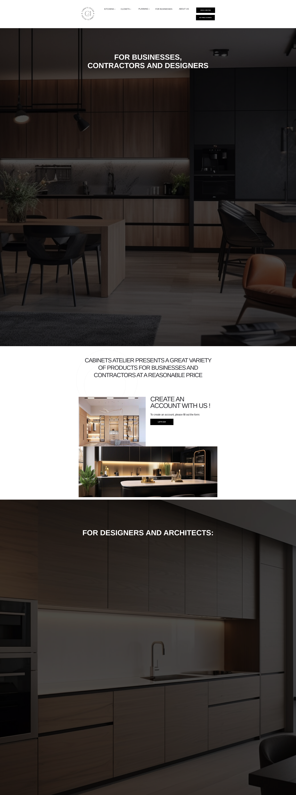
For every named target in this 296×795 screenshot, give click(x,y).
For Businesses (163, 9)
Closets (125, 9)
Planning (143, 9)
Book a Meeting (205, 10)
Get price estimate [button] (205, 17)
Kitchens (109, 9)
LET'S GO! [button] (162, 422)
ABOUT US (184, 9)
